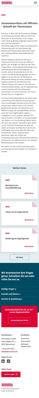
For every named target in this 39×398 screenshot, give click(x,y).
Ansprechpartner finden (19, 320)
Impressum (25, 339)
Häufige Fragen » (8, 289)
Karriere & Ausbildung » (11, 299)
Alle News (19, 257)
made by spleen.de (7, 391)
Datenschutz (25, 341)
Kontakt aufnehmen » (10, 294)
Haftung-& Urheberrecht (26, 345)
